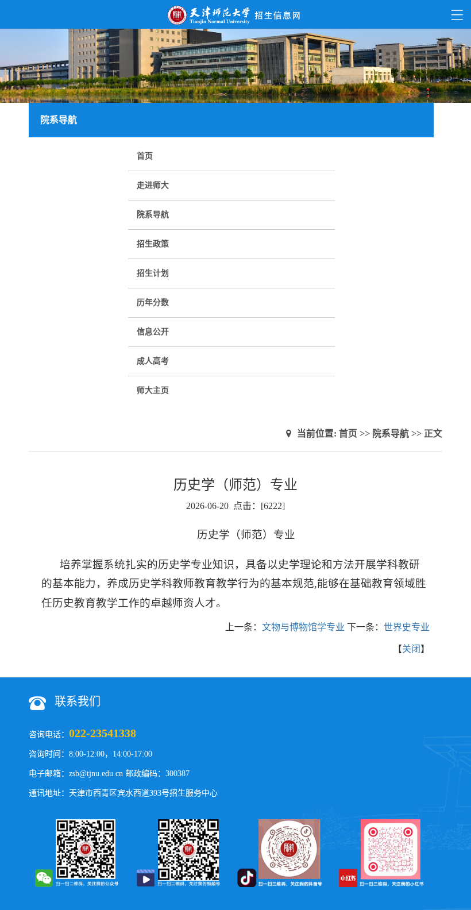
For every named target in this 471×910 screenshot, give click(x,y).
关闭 (411, 649)
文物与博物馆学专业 (303, 627)
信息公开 (153, 331)
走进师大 (153, 185)
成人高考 (153, 361)
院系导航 (153, 214)
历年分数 (153, 302)
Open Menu (456, 14)
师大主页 (153, 390)
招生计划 (153, 273)
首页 (145, 156)
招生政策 (153, 244)
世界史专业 (407, 627)
